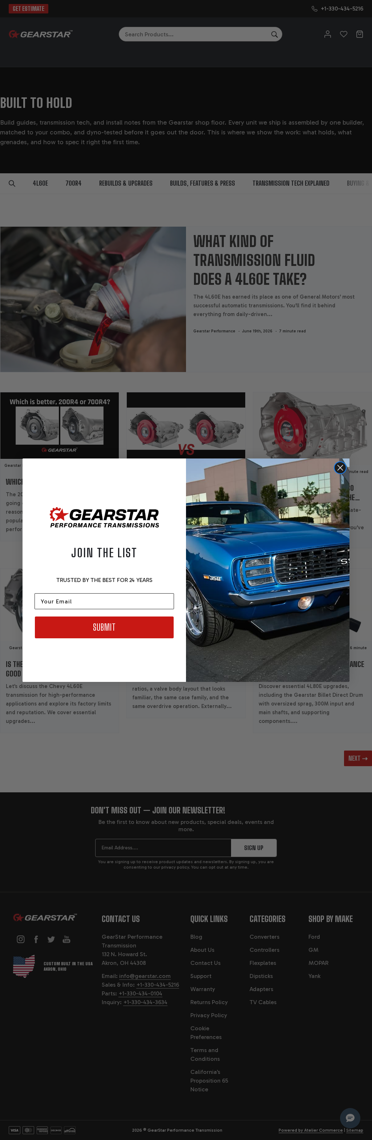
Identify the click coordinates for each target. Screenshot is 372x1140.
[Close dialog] (340, 467)
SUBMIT (104, 627)
